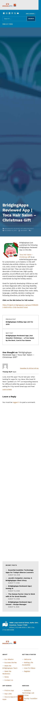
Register (27, 671)
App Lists (8, 694)
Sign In (5, 24)
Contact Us (8, 680)
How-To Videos (29, 668)
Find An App (9, 690)
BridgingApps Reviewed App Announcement (19, 228)
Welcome (27, 659)
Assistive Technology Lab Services (28, 693)
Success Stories (10, 662)
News (6, 677)
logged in (16, 402)
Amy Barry (23, 230)
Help (11, 24)
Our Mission (9, 659)
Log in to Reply (7, 389)
